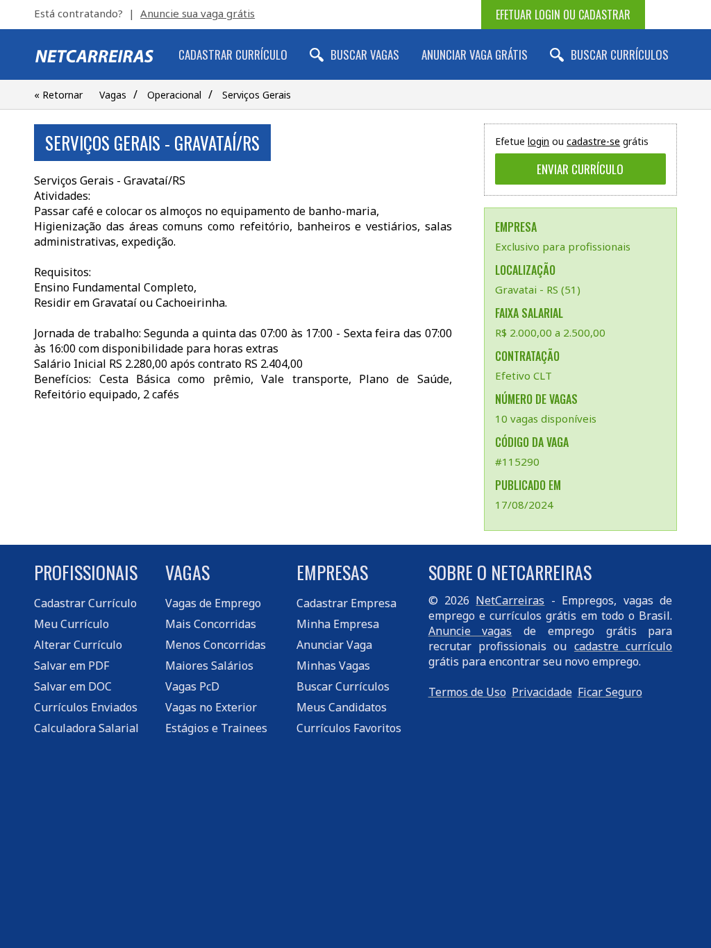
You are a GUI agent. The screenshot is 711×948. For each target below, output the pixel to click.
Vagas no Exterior (211, 707)
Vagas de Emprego (213, 603)
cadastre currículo (623, 646)
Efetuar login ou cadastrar (563, 14)
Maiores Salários (209, 665)
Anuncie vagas (470, 630)
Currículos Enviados (85, 707)
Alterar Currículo (78, 644)
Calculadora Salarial (86, 728)
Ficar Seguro (610, 692)
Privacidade (542, 692)
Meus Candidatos (341, 707)
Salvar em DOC (73, 686)
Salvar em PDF (71, 665)
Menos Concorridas (215, 644)
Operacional (174, 94)
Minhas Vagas (333, 665)
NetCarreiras (510, 600)
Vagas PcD (192, 686)
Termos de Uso (467, 692)
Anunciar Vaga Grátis (474, 54)
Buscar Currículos (620, 54)
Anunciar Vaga (334, 644)
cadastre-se (593, 141)
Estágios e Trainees (216, 728)
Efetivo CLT (523, 375)
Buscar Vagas (365, 54)
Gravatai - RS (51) (537, 289)
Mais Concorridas (210, 624)
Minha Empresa (337, 624)
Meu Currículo (71, 624)
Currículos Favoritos (348, 728)
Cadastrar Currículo (232, 54)
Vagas (112, 94)
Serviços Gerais (256, 94)
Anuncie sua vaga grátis (197, 13)
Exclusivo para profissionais (562, 246)
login (538, 141)
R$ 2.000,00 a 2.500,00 (550, 332)
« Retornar (58, 94)
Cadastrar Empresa (346, 603)
